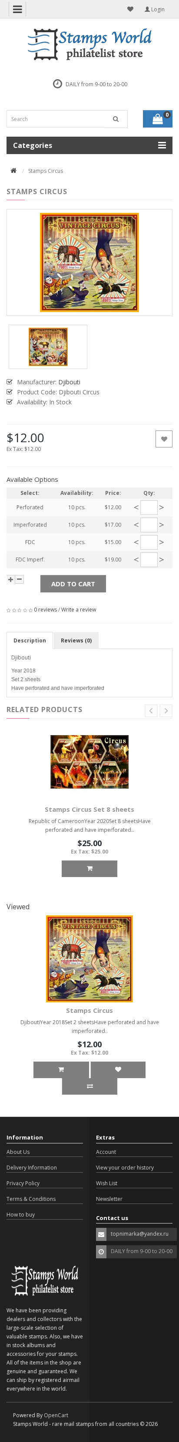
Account (106, 1152)
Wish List (106, 1183)
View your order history (125, 1167)
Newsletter (109, 1199)
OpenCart (56, 1415)
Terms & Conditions (31, 1199)
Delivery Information (32, 1167)
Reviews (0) (76, 640)
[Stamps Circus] (89, 262)
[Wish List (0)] (130, 9)
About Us (18, 1152)
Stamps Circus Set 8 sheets (89, 809)
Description (29, 640)
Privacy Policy (23, 1183)
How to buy (21, 1214)
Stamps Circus (89, 1010)
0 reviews (45, 609)
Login (157, 9)
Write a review (78, 609)
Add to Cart (73, 583)
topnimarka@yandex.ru (140, 1233)
